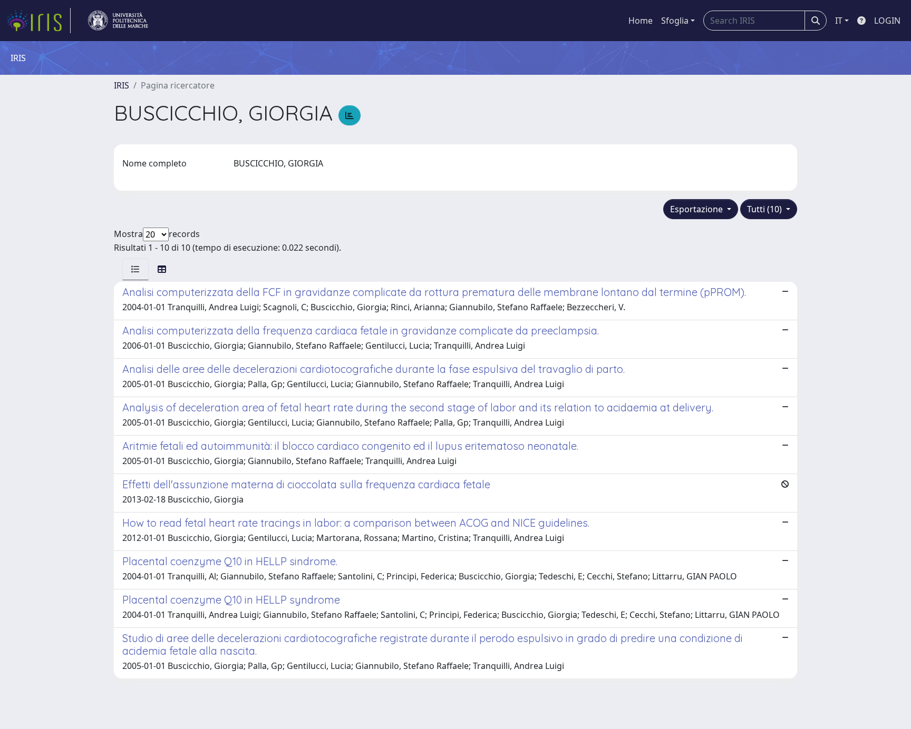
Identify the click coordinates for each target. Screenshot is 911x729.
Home (640, 20)
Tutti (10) (765, 209)
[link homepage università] (118, 20)
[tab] (135, 269)
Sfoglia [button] (675, 20)
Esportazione (697, 209)
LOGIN (887, 20)
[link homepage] (38, 20)
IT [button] (838, 20)
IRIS (121, 85)
